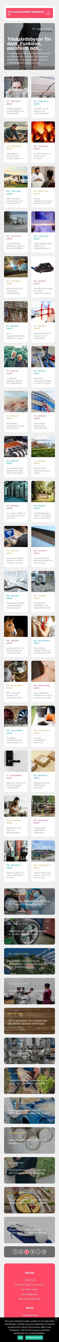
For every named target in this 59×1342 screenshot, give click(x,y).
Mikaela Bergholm (43, 31)
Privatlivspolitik (34, 1337)
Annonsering (30, 1315)
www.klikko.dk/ (32, 1299)
